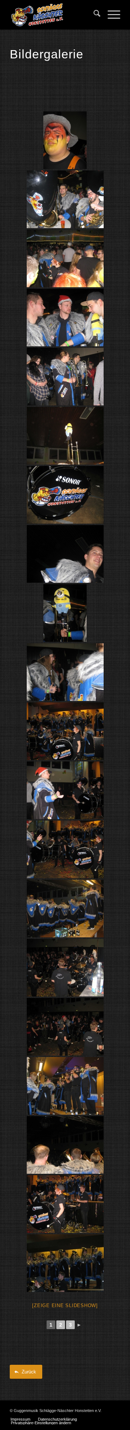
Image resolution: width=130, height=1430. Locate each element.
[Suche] (93, 14)
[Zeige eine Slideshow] (65, 1305)
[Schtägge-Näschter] (54, 14)
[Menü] (110, 14)
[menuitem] (93, 14)
